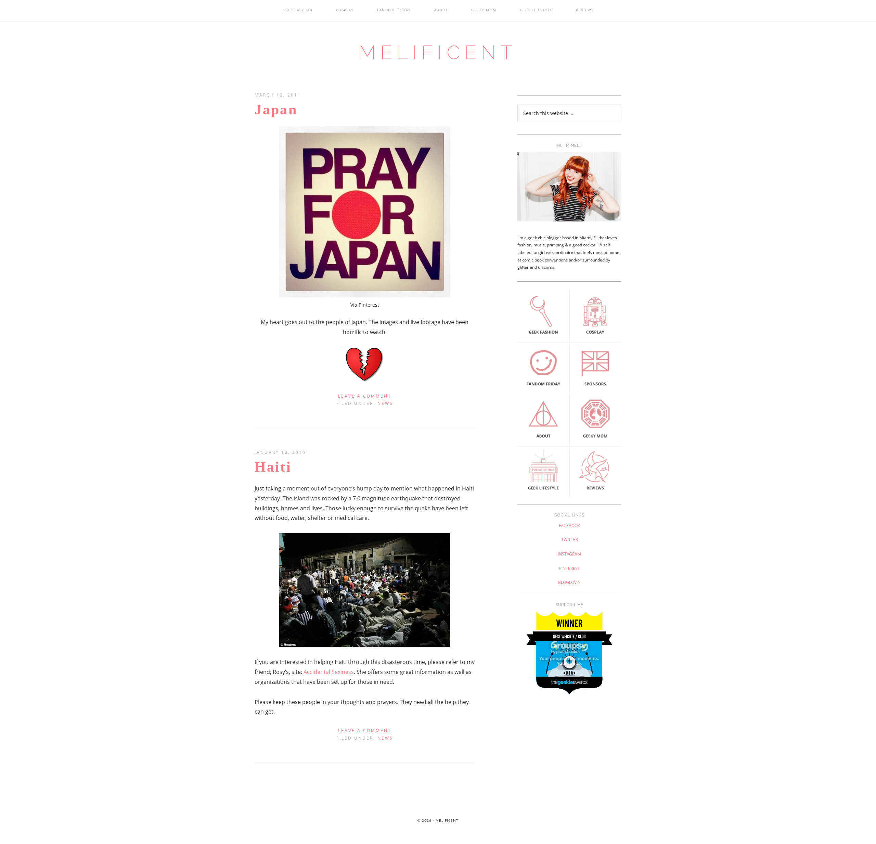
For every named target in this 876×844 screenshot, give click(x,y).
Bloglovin (569, 582)
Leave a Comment (364, 396)
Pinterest (569, 568)
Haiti (273, 467)
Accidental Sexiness (329, 672)
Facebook (569, 525)
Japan (276, 109)
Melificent (438, 52)
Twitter (569, 539)
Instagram (569, 554)
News (385, 403)
